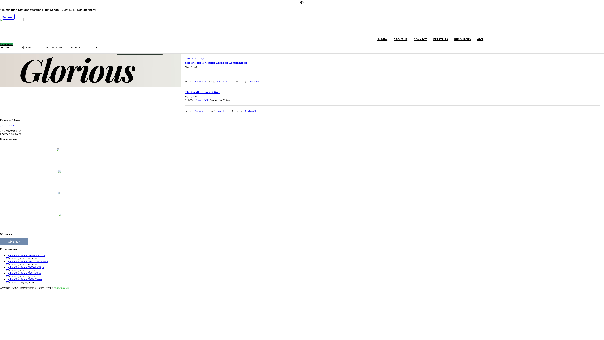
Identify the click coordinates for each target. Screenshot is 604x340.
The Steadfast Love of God (202, 92)
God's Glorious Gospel (195, 58)
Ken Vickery (200, 81)
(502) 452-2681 (8, 125)
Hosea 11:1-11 (202, 100)
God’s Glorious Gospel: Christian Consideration (216, 62)
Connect (420, 39)
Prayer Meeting (29, 189)
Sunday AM (253, 81)
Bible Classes (27, 145)
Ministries (440, 39)
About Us (400, 39)
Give (480, 39)
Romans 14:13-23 (224, 81)
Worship (24, 167)
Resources (462, 39)
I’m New (382, 39)
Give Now (14, 241)
